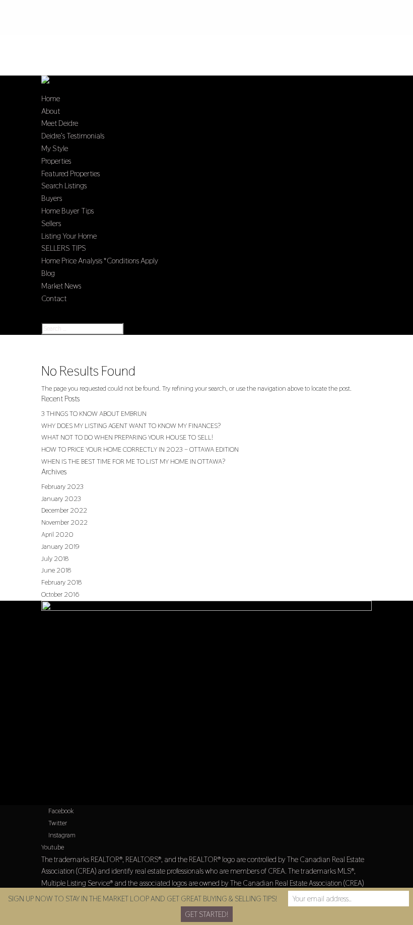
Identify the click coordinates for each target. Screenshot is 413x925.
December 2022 (64, 510)
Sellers (51, 223)
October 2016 (60, 594)
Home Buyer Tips (67, 210)
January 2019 (60, 546)
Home (50, 98)
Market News (61, 285)
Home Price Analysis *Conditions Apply (99, 260)
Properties (56, 161)
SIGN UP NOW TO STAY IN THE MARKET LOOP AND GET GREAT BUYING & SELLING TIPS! (142, 898)
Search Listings (64, 185)
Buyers (51, 198)
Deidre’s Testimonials (72, 135)
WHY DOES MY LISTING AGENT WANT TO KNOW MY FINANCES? (131, 425)
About (50, 111)
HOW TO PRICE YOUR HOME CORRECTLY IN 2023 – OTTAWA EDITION (140, 449)
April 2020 (57, 534)
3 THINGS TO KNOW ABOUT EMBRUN (94, 413)
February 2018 (61, 582)
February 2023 (62, 486)
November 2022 (64, 522)
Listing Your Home (69, 236)
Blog (48, 273)
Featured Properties (70, 173)
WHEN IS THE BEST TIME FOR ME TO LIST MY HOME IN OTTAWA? (133, 461)
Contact (53, 298)
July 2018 (54, 558)
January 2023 (61, 498)
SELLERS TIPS (63, 248)
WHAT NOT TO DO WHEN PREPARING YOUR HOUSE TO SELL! (127, 437)
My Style (54, 148)
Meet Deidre (59, 123)
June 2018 (56, 570)
